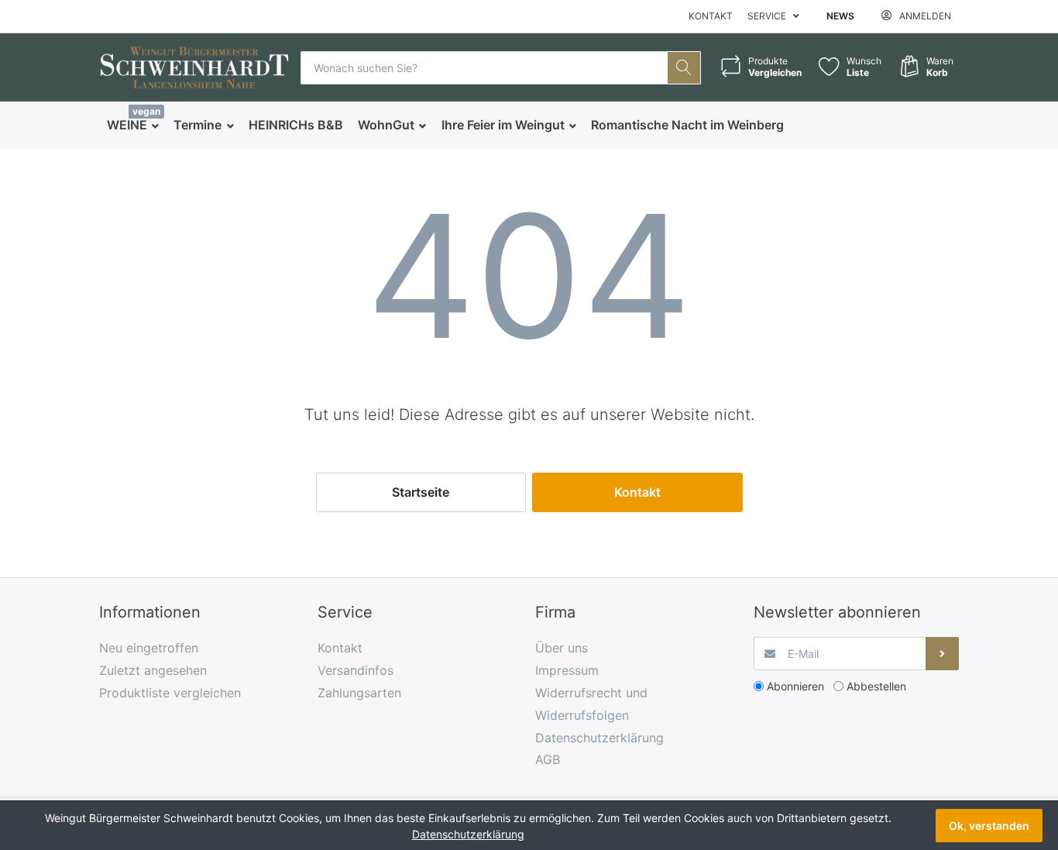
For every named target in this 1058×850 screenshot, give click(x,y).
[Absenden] (942, 653)
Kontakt (711, 16)
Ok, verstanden (989, 825)
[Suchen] (684, 67)
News (840, 16)
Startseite (420, 492)
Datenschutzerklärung (468, 834)
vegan (146, 111)
